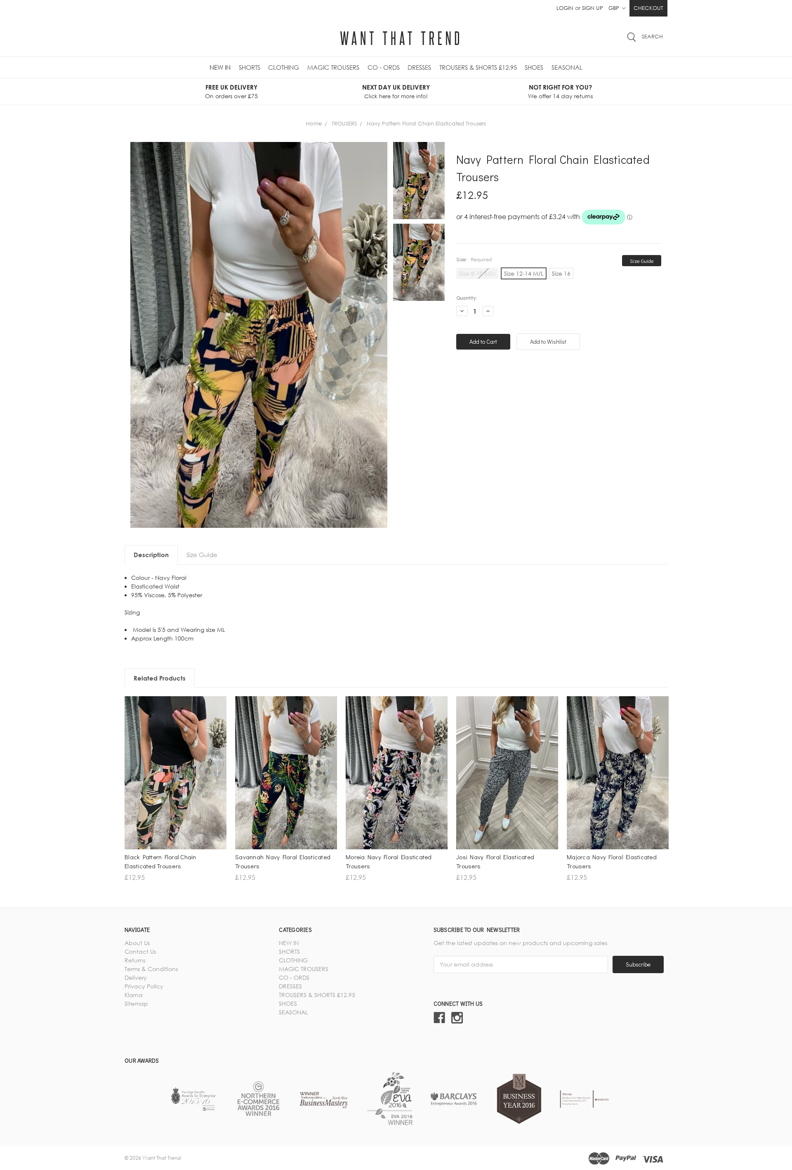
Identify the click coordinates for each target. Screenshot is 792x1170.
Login (564, 8)
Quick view (175, 781)
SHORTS (249, 67)
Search (652, 36)
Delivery (136, 977)
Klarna (134, 994)
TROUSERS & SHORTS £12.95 (478, 67)
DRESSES (419, 67)
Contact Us (140, 951)
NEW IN (220, 67)
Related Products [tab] (160, 678)
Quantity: (466, 297)
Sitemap (136, 1003)
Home (314, 123)
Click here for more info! (396, 96)
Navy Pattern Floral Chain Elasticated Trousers (426, 123)
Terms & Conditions (151, 968)
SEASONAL (567, 67)
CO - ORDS (384, 67)
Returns (135, 960)
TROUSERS (344, 123)
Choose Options (175, 796)
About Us (137, 942)
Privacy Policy (144, 986)
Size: (474, 258)
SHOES (534, 67)
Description (151, 554)
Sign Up (592, 8)
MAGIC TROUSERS (333, 67)
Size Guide (642, 260)
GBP (614, 8)
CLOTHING (283, 67)
